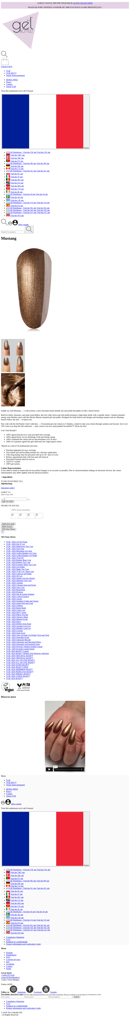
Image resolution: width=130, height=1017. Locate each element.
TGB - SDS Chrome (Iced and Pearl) (21, 585)
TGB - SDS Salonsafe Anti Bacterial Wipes (23, 642)
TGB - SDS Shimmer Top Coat (18, 581)
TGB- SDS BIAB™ (14, 678)
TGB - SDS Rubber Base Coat (18, 560)
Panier (8, 969)
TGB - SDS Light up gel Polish (18, 574)
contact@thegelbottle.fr (10, 977)
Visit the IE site (16, 192)
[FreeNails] (20, 50)
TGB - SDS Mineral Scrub (17, 619)
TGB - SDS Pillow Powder (17, 615)
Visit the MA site (17, 186)
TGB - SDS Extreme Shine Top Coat (21, 565)
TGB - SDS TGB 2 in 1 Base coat (20, 571)
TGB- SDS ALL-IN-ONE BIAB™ (20, 660)
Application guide (8, 524)
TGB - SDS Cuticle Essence (17, 596)
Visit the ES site (16, 206)
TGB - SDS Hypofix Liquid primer (20, 649)
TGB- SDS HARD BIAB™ (17, 665)
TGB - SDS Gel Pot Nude (16, 542)
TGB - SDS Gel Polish (15, 567)
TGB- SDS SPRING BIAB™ (18, 674)
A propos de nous (13, 959)
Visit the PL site (16, 174)
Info (7, 962)
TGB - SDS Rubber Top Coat (18, 562)
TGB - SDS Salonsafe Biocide (18, 640)
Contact (9, 84)
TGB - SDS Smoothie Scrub (17, 637)
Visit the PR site (42, 163)
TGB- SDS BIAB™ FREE (17, 667)
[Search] (4, 224)
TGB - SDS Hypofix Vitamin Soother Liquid (24, 647)
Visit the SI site (41, 194)
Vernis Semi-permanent (15, 75)
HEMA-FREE (12, 80)
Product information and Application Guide (23, 944)
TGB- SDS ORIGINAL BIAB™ (19, 656)
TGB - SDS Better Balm (16, 608)
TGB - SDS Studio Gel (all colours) (20, 578)
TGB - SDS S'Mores (14, 606)
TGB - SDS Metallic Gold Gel (18, 628)
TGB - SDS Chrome (14, 583)
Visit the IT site (16, 177)
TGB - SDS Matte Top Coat (17, 569)
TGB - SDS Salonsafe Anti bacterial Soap (23, 644)
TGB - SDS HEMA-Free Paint (18, 624)
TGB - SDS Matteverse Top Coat (19, 546)
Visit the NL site (43, 208)
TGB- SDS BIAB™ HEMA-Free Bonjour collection (27, 653)
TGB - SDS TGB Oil (14, 558)
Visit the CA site (16, 169)
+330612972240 (7, 975)
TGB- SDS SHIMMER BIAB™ (19, 669)
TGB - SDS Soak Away (16, 633)
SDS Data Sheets (8, 529)
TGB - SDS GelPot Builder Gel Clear (21, 553)
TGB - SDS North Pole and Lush (19, 603)
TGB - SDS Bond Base (15, 590)
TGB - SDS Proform (14, 592)
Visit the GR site (17, 200)
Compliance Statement (15, 937)
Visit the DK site (17, 158)
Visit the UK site (43, 152)
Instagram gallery (8, 488)
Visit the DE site (16, 166)
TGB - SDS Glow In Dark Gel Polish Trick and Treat (27, 635)
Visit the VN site (17, 189)
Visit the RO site (17, 180)
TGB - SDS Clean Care (15, 610)
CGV (8, 939)
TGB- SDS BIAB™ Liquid (17, 651)
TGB (8, 71)
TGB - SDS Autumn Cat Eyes (18, 626)
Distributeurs (11, 955)
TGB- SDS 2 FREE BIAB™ (18, 676)
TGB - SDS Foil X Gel (15, 544)
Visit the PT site (16, 161)
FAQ (8, 957)
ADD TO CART (7, 502)
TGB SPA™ (11, 73)
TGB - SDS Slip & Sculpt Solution (20, 594)
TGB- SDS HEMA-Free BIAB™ (20, 672)
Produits (9, 953)
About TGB (11, 86)
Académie (10, 964)
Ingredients (6, 477)
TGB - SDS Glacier (14, 599)
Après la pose (7, 527)
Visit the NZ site (43, 210)
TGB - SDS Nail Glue (15, 549)
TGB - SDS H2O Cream (16, 612)
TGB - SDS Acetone (14, 631)
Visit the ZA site (16, 183)
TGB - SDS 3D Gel (14, 576)
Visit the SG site (43, 171)
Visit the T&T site (17, 155)
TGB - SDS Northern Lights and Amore (22, 601)
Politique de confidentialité (16, 942)
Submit (76, 997)
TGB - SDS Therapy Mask (17, 617)
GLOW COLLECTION (83, 3)
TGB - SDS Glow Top (15, 587)
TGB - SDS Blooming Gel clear (19, 551)
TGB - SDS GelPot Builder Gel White (21, 555)
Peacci (8, 82)
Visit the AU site (43, 212)
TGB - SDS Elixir (13, 621)
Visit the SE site (16, 197)
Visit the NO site (17, 216)
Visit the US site (43, 203)
